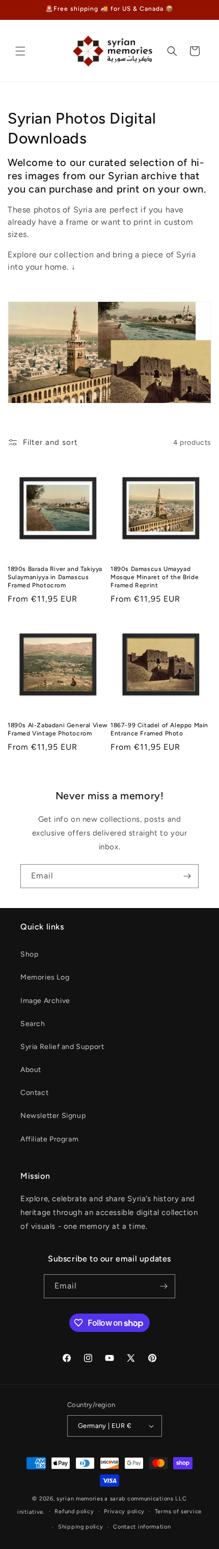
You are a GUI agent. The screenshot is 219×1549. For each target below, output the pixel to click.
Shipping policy (80, 1526)
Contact (34, 1092)
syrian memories (80, 1498)
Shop (29, 954)
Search (32, 1023)
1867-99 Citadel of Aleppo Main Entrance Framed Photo (159, 729)
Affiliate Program (49, 1139)
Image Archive (45, 1000)
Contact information (142, 1526)
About (30, 1069)
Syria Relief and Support (62, 1046)
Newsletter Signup (53, 1115)
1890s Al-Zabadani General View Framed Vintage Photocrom (58, 729)
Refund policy (74, 1511)
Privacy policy (124, 1511)
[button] (20, 51)
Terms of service (178, 1511)
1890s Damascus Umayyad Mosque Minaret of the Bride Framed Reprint (155, 576)
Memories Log (44, 977)
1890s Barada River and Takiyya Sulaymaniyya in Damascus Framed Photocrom (55, 576)
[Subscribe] (187, 876)
